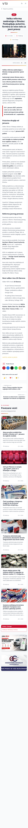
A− (22, 63)
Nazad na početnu (8, 9)
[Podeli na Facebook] (8, 368)
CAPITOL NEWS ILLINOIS (9, 357)
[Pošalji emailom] (20, 368)
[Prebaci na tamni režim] (22, 3)
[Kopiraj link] (24, 368)
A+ (25, 63)
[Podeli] (4, 368)
